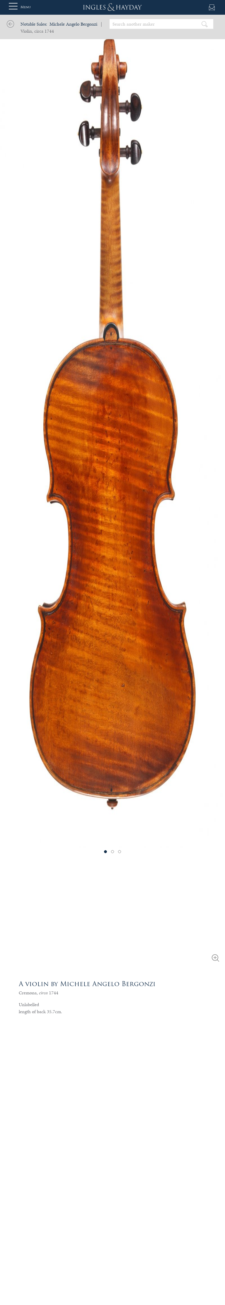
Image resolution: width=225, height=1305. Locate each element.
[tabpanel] (112, 424)
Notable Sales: (34, 24)
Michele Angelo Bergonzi (73, 24)
